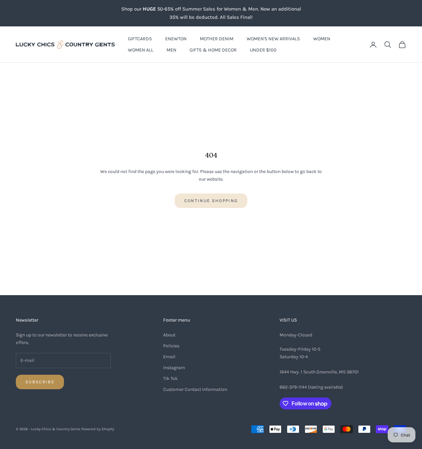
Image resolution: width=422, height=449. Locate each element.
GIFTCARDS (140, 39)
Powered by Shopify (97, 429)
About (169, 335)
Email (169, 357)
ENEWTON (176, 39)
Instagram (174, 367)
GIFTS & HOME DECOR (213, 50)
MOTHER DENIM (216, 39)
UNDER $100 (263, 50)
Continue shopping (211, 200)
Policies (171, 346)
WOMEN (321, 39)
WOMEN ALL (140, 50)
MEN (171, 50)
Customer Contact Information (195, 389)
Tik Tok (170, 378)
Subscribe (39, 381)
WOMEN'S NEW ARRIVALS (273, 39)
